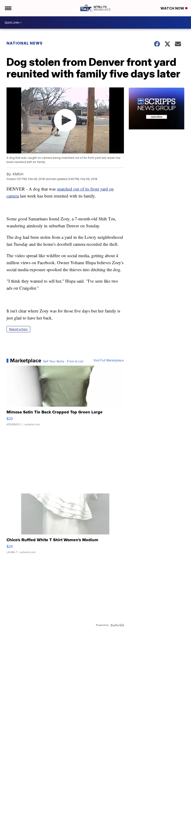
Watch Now (172, 8)
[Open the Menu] (7, 8)
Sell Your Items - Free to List (63, 361)
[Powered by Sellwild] (117, 625)
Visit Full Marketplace (108, 360)
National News (25, 43)
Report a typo (18, 329)
